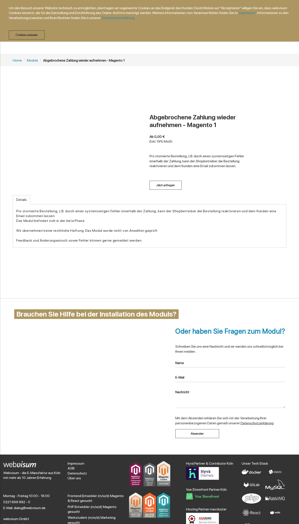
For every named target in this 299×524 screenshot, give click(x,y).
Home (17, 60)
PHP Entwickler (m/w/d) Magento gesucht (92, 509)
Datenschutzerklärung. (118, 18)
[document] (152, 22)
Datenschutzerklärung (257, 423)
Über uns (74, 478)
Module (32, 60)
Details (21, 200)
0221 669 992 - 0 (16, 502)
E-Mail (179, 377)
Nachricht (182, 392)
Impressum (247, 13)
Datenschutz (77, 473)
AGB (71, 468)
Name (179, 363)
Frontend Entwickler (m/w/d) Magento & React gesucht (96, 498)
